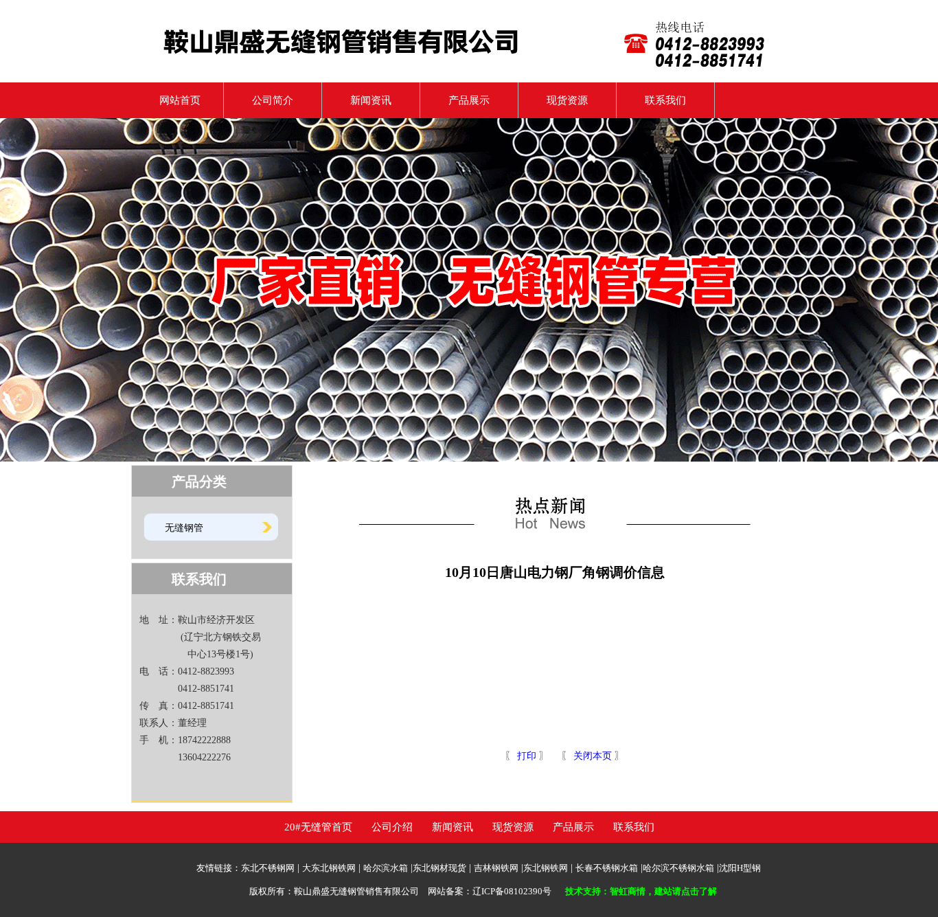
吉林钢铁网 (496, 868)
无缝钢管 (184, 528)
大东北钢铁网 (329, 868)
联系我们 (665, 100)
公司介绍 (392, 827)
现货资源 (567, 100)
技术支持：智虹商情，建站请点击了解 (641, 891)
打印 (525, 756)
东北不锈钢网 (268, 868)
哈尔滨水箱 (385, 868)
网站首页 (175, 100)
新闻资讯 (370, 100)
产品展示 (469, 100)
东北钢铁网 (545, 868)
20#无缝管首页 (318, 827)
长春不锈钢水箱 (606, 868)
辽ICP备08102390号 (511, 891)
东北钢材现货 (439, 868)
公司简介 (272, 100)
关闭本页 (592, 756)
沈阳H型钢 (740, 868)
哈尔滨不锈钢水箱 (678, 868)
